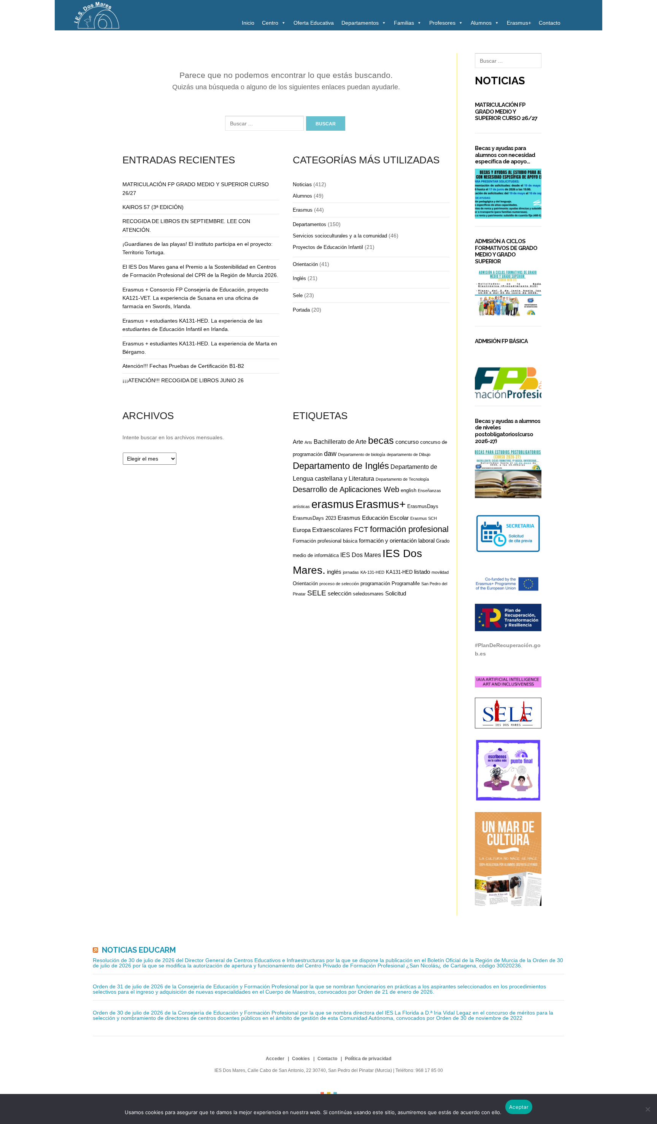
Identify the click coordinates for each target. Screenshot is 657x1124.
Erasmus (303, 210)
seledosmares (368, 594)
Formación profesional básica (325, 541)
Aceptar (518, 1107)
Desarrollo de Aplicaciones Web (346, 489)
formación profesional (409, 529)
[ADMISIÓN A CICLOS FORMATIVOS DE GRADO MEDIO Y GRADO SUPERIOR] (508, 293)
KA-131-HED (372, 572)
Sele (298, 295)
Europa (302, 530)
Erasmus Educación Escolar (373, 518)
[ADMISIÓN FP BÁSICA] (508, 373)
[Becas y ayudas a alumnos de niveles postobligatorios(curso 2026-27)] (508, 473)
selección (339, 593)
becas (381, 440)
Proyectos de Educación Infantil (328, 247)
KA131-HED (399, 572)
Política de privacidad (368, 1058)
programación (375, 583)
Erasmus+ (519, 23)
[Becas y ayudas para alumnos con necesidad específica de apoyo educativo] (508, 193)
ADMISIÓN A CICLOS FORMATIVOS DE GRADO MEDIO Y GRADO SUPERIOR (506, 251)
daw (330, 454)
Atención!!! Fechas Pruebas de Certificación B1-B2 (183, 366)
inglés (334, 571)
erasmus (332, 504)
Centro (270, 23)
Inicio (248, 23)
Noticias (302, 184)
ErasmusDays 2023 (314, 518)
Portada (301, 310)
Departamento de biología (361, 454)
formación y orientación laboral (397, 540)
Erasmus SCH (423, 518)
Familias (404, 23)
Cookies (301, 1058)
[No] (647, 1109)
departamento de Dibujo (408, 454)
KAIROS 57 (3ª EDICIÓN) (153, 207)
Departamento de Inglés (341, 466)
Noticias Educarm (139, 950)
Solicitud (395, 593)
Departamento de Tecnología (402, 479)
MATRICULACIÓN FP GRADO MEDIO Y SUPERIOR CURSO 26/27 (506, 111)
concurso (407, 442)
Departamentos (360, 23)
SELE (316, 593)
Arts (308, 442)
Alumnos (481, 23)
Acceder (275, 1058)
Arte (298, 442)
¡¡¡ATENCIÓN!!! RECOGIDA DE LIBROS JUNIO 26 (183, 380)
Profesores (442, 23)
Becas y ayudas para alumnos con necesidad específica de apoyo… (505, 155)
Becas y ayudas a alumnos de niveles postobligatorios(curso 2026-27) (507, 431)
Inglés (299, 278)
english (408, 490)
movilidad (440, 572)
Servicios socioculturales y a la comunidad (340, 236)
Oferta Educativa (314, 23)
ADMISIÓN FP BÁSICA (501, 341)
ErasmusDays (422, 506)
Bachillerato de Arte (340, 441)
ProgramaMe (406, 583)
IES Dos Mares (360, 554)
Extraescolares (332, 529)
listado (422, 571)
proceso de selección (339, 583)
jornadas (351, 572)
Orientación (305, 264)
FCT (361, 530)
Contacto (549, 23)
